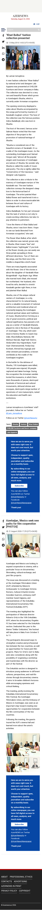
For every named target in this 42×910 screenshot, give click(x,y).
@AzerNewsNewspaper (21, 503)
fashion (24, 424)
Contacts (6, 881)
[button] (3, 36)
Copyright (24, 891)
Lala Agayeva (12, 432)
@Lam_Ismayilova (14, 413)
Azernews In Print (11, 886)
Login (37, 24)
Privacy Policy (9, 891)
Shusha (15, 424)
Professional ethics (21, 877)
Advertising (20, 881)
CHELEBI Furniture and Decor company (21, 428)
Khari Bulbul (33, 424)
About (4, 877)
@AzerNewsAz (30, 418)
